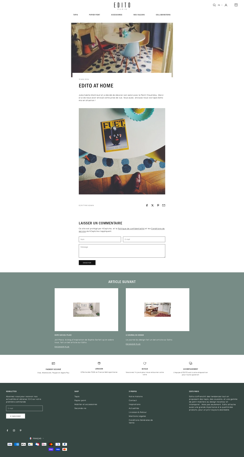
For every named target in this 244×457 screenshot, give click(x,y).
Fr (219, 5)
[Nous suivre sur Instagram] (14, 430)
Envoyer (87, 263)
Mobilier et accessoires (85, 404)
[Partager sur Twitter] (152, 205)
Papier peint (94, 15)
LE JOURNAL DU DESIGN (135, 335)
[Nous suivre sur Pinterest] (20, 430)
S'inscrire (15, 416)
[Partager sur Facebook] (146, 205)
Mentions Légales (137, 416)
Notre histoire (136, 396)
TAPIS (75, 15)
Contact (133, 400)
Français (37, 438)
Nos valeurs (139, 15)
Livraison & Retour (138, 412)
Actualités (134, 408)
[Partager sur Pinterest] (158, 205)
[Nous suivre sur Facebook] (7, 430)
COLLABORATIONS (163, 15)
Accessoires (116, 15)
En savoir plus (62, 347)
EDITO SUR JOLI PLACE (63, 335)
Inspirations (134, 404)
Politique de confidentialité (131, 228)
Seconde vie (80, 408)
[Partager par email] (163, 205)
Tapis (77, 396)
